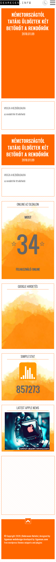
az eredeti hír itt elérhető (14, 114)
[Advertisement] (28, 66)
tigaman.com (41, 539)
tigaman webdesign (13, 539)
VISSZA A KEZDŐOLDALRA (15, 108)
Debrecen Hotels (30, 536)
